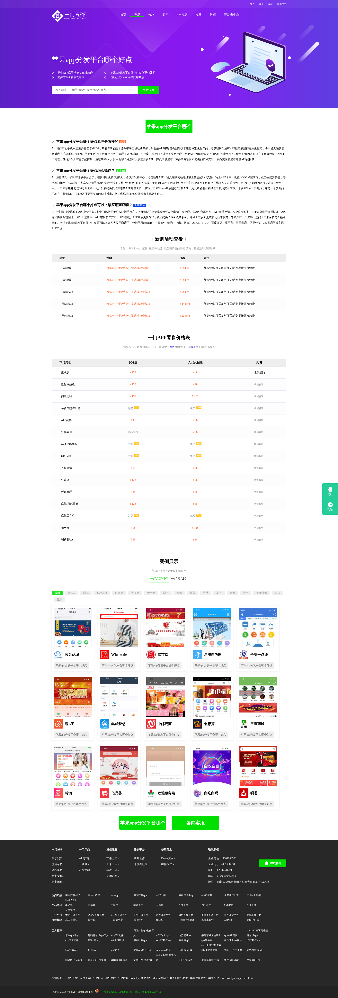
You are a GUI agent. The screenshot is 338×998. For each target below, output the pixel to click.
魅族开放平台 (163, 914)
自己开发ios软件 (233, 940)
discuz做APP (160, 978)
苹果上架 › (112, 858)
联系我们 (213, 849)
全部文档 (70, 910)
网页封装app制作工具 (143, 933)
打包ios (92, 950)
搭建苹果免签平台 (211, 935)
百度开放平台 (231, 914)
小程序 (114, 905)
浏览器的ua (185, 935)
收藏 (270, 4)
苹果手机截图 (198, 978)
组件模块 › (167, 864)
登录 (193, 347)
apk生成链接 (117, 940)
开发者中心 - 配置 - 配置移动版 (145, 248)
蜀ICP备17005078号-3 (148, 991)
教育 (192, 592)
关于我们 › (58, 858)
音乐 (59, 599)
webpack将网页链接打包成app (257, 933)
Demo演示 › (168, 858)
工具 (219, 592)
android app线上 (119, 959)
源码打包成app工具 (98, 935)
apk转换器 (206, 940)
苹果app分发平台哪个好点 (169, 128)
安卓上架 (85, 978)
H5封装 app (94, 940)
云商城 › (84, 864)
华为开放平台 (72, 914)
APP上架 (161, 895)
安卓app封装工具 (142, 950)
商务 (166, 592)
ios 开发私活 (185, 959)
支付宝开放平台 (209, 914)
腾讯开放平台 (254, 914)
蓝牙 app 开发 (231, 959)
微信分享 (138, 919)
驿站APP (146, 978)
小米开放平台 (140, 914)
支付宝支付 (207, 919)
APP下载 (251, 905)
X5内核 (228, 919)
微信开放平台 (186, 914)
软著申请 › (112, 870)
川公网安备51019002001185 (116, 991)
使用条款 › (58, 864)
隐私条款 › (58, 870)
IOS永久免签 (254, 895)
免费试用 (148, 89)
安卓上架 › (112, 864)
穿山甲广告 (253, 919)
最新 (57, 592)
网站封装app (140, 940)
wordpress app (234, 978)
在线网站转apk (254, 950)
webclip (134, 978)
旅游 (232, 592)
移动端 (69, 905)
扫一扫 (91, 919)
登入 (252, 4)
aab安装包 (206, 895)
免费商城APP (231, 895)
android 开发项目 (97, 959)
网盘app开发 (253, 959)
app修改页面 (230, 935)
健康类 (119, 592)
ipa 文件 (115, 950)
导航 (206, 592)
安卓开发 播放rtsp (143, 959)
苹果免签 (138, 905)
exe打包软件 (71, 940)
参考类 (151, 592)
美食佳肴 (261, 592)
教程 (213, 14)
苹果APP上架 (216, 978)
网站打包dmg (186, 895)
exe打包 (248, 978)
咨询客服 (195, 822)
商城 (86, 592)
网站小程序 (94, 895)
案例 (165, 14)
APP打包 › (85, 858)
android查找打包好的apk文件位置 (211, 947)
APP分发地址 (163, 935)
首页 (123, 14)
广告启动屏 (117, 919)
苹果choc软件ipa (210, 959)
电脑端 (91, 905)
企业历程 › (58, 881)
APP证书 (206, 905)
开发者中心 (231, 14)
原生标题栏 (71, 919)
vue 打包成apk (163, 940)
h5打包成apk (253, 940)
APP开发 (72, 978)
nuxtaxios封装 (163, 950)
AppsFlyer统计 (186, 919)
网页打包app (140, 895)
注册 (261, 4)
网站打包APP (72, 895)
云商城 (159, 905)
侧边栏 (159, 919)
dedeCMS (101, 592)
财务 (277, 592)
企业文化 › (58, 876)
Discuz (71, 592)
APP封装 (123, 978)
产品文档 (84, 870)
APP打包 (98, 978)
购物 (179, 592)
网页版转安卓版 (73, 959)
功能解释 (258, 384)
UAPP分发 (71, 900)
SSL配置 (228, 905)
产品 (137, 14)
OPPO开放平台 (96, 914)
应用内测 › (112, 876)
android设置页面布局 (166, 957)
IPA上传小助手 (179, 978)
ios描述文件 (117, 935)
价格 (151, 14)
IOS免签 (182, 14)
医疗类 (135, 592)
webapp (115, 895)
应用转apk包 (185, 950)
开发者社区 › (141, 864)
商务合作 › (140, 858)
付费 (172, 347)
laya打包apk (71, 950)
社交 (245, 592)
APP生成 (110, 978)
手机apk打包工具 (233, 950)
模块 (199, 14)
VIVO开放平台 (119, 914)
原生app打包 (72, 935)
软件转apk (184, 940)
